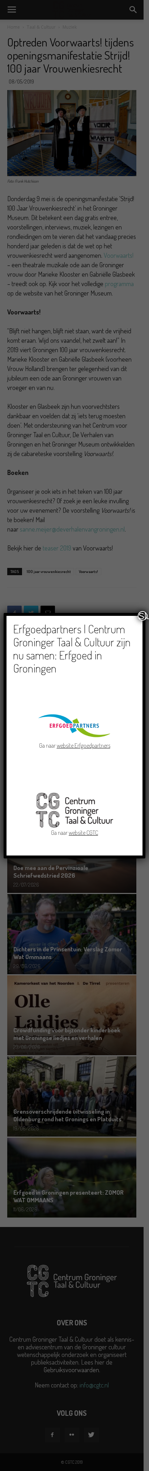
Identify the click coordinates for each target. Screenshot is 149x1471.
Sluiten (143, 616)
